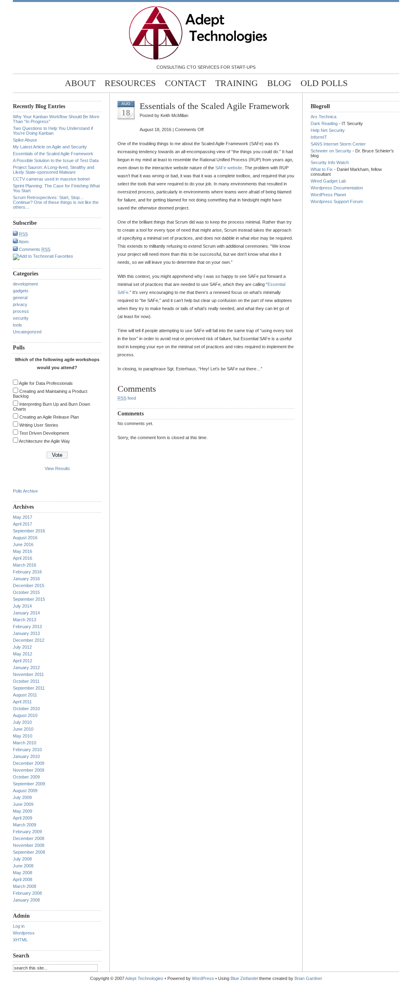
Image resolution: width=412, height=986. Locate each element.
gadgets (21, 290)
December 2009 (28, 763)
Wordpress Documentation (337, 187)
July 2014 (22, 606)
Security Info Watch (330, 162)
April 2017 (22, 524)
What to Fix (322, 169)
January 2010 (26, 756)
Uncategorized (27, 331)
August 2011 (25, 694)
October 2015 (26, 592)
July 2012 (22, 647)
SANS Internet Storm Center (338, 144)
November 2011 (28, 674)
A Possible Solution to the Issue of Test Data (56, 160)
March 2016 (24, 565)
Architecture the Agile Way (44, 441)
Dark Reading (324, 123)
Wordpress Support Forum (337, 201)
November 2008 (28, 845)
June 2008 (23, 865)
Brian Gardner (308, 978)
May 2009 (22, 811)
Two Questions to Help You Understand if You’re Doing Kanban (53, 131)
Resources (130, 83)
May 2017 (22, 517)
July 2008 (22, 859)
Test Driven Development (44, 433)
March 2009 (24, 824)
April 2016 (22, 558)
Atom (23, 241)
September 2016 (29, 530)
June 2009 (23, 804)
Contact (185, 83)
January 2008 (26, 900)
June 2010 (23, 729)
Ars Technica (323, 116)
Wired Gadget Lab (328, 181)
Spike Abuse (25, 140)
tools (17, 325)
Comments (34, 249)
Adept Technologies (144, 978)
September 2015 (29, 599)
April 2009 (22, 818)
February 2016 (27, 571)
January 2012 (26, 667)
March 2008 (24, 886)
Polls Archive (25, 491)
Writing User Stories (38, 425)
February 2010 (27, 749)
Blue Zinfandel (244, 978)
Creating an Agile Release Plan (49, 417)
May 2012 (22, 653)
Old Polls (324, 83)
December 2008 (28, 838)
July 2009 (22, 797)
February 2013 (27, 626)
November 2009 (28, 770)
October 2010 (26, 708)
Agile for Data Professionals (46, 383)
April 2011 (22, 701)
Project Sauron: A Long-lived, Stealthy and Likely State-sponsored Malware (53, 170)
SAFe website (228, 167)
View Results (57, 468)
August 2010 (25, 715)
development (25, 283)
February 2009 (27, 831)
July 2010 (22, 722)
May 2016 (22, 551)
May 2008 (22, 872)
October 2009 (26, 776)
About (80, 83)
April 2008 (22, 879)
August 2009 (25, 790)
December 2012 (28, 640)
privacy (20, 304)
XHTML (20, 939)
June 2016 (23, 544)
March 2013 (24, 619)
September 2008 (29, 852)
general (20, 297)
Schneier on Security (331, 150)
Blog (279, 83)
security (21, 318)
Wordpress (24, 933)
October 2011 (26, 681)
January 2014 (26, 612)
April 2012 (22, 660)
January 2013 (26, 633)
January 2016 (26, 578)
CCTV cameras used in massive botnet (51, 179)
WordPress (203, 978)
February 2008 (27, 893)
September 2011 (29, 688)
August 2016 (25, 537)
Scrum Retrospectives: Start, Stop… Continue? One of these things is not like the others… (56, 202)
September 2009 (29, 783)
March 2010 (24, 742)
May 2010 (22, 735)
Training (236, 83)
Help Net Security (328, 130)
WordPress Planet (328, 194)
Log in (19, 926)
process (21, 311)
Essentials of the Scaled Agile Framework (53, 153)
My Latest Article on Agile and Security (50, 146)
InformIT (319, 137)
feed (126, 398)
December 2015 (28, 585)
